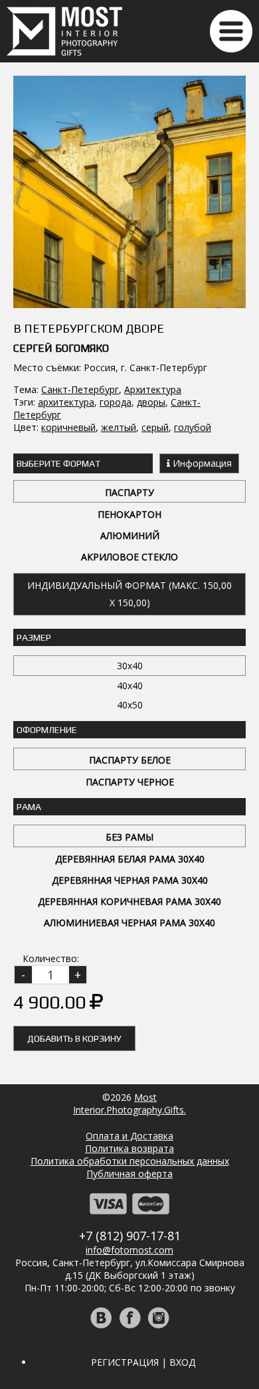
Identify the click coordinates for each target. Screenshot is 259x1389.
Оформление (47, 729)
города (115, 402)
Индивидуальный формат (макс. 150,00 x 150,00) (129, 594)
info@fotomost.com (129, 1250)
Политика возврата (129, 1148)
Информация (201, 463)
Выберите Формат (58, 463)
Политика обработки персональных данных (130, 1161)
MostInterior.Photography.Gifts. (129, 1103)
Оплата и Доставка (129, 1135)
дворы (151, 402)
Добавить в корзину (74, 1038)
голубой (192, 427)
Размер (34, 637)
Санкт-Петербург (80, 389)
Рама (29, 806)
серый (155, 427)
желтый (118, 427)
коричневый (68, 427)
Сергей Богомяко (61, 348)
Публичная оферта (129, 1173)
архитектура (66, 402)
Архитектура (152, 389)
